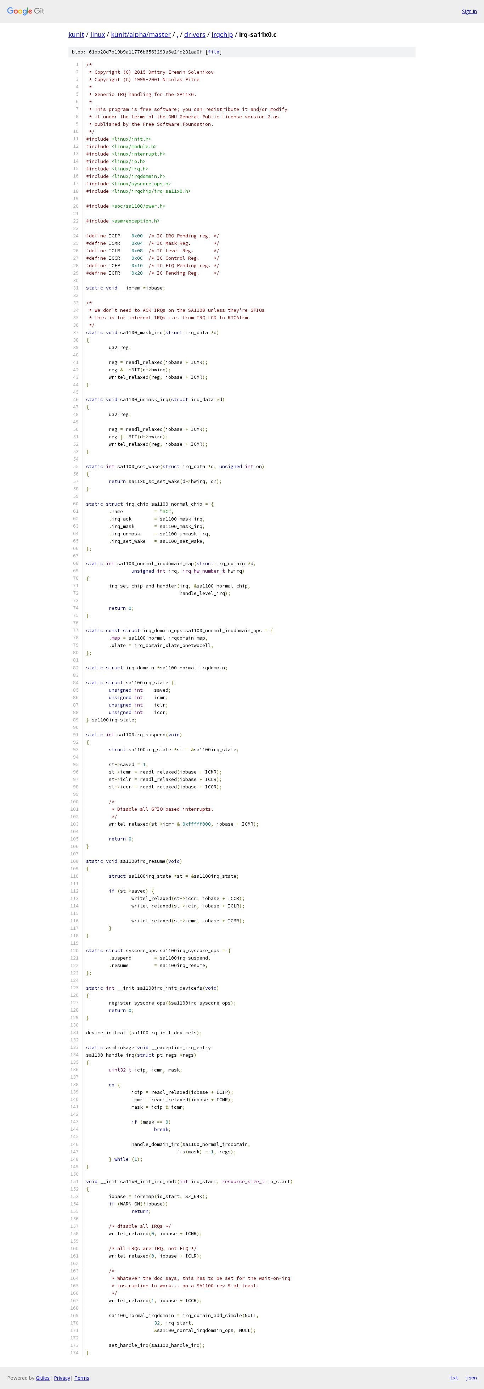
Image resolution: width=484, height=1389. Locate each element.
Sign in (469, 11)
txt (454, 1377)
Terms (81, 1377)
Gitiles (43, 1377)
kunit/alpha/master (141, 34)
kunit (76, 34)
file (213, 52)
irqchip (222, 34)
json (471, 1377)
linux (97, 34)
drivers (195, 34)
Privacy (62, 1377)
